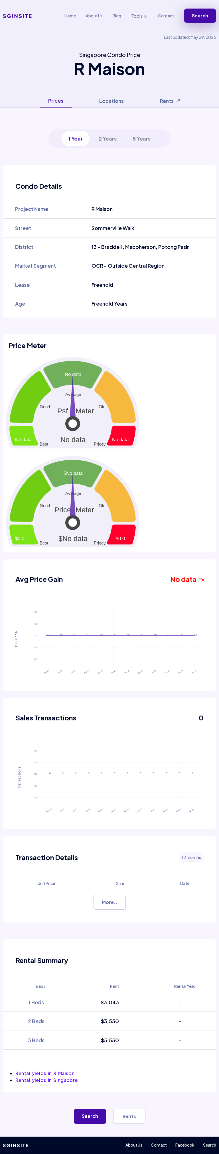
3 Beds (36, 1040)
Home (70, 15)
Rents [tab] (167, 100)
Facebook (184, 1144)
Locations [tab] (111, 100)
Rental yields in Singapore (46, 1080)
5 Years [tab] (142, 138)
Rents (129, 1116)
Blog (117, 15)
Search (200, 16)
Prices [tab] (55, 100)
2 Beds (36, 1021)
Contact (166, 15)
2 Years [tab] (108, 138)
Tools (137, 16)
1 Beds (36, 1002)
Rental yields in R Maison (44, 1073)
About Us (94, 15)
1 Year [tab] (75, 138)
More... (110, 902)
